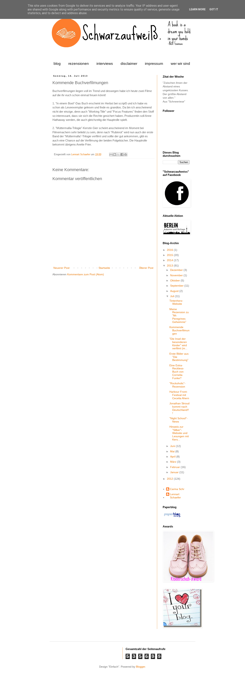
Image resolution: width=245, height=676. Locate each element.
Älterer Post (146, 267)
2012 (170, 478)
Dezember (177, 269)
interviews (104, 64)
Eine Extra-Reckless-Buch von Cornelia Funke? (176, 372)
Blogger (140, 666)
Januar (174, 472)
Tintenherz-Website (176, 302)
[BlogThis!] (115, 154)
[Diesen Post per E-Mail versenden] (111, 154)
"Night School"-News (178, 420)
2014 (170, 260)
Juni (173, 446)
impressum (154, 64)
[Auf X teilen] (118, 154)
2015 (170, 255)
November (177, 275)
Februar (175, 467)
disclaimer (129, 64)
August (174, 290)
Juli (172, 296)
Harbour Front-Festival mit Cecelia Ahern (179, 395)
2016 (170, 249)
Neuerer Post (61, 267)
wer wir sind (180, 64)
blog (57, 64)
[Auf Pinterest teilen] (125, 154)
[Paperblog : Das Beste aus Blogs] (172, 516)
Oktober (175, 280)
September (177, 285)
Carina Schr (177, 489)
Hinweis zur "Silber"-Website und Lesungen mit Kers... (179, 433)
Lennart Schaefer (81, 154)
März (173, 461)
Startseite (104, 267)
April (173, 456)
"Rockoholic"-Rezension (177, 385)
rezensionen (78, 64)
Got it (213, 9)
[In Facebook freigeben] (122, 154)
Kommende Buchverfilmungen (179, 330)
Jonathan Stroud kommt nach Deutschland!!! (179, 408)
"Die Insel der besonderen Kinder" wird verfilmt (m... (178, 343)
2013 (170, 265)
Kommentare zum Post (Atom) (85, 274)
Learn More (197, 9)
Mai (172, 451)
